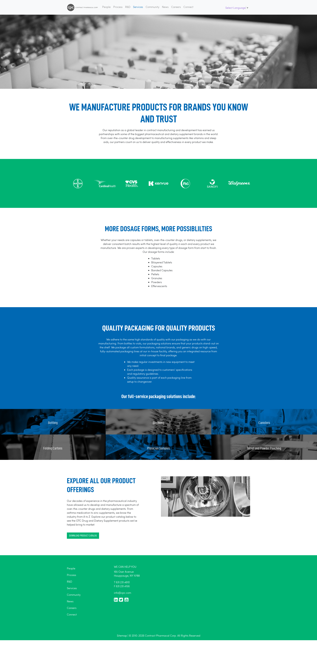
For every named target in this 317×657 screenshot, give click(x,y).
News (165, 7)
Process (118, 7)
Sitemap (122, 635)
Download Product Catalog (83, 535)
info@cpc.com (122, 592)
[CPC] (82, 7)
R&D (127, 7)
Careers (176, 7)
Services (138, 7)
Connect (188, 7)
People (106, 7)
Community (152, 7)
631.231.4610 (123, 582)
